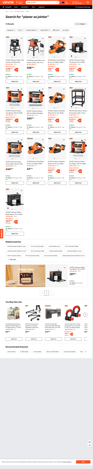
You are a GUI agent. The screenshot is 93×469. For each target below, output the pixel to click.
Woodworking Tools (19, 11)
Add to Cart (14, 81)
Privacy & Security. (67, 462)
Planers (27, 11)
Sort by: (78, 24)
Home (7, 11)
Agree (83, 462)
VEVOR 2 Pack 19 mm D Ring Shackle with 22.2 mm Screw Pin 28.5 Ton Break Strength (72, 325)
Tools (11, 11)
